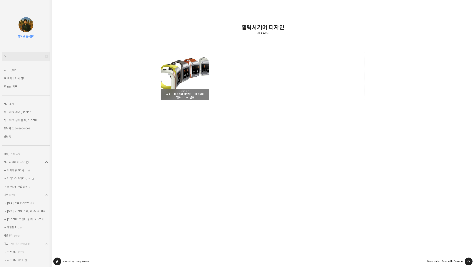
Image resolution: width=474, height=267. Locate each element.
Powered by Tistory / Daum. (76, 261)
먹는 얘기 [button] (15, 252)
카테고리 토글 (46, 162)
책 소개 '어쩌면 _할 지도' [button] (17, 112)
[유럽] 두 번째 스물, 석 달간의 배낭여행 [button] (28, 211)
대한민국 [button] (14, 227)
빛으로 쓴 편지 (263, 33)
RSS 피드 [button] (12, 86)
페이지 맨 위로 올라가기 (468, 261)
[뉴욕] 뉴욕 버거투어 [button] (20, 203)
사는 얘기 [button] (15, 260)
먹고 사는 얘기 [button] (15, 243)
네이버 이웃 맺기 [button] (16, 78)
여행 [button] (9, 195)
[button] (26, 70)
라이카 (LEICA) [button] (18, 170)
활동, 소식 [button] (12, 154)
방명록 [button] (7, 136)
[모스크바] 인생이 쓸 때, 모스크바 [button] (28, 219)
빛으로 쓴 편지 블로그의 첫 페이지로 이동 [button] (26, 26)
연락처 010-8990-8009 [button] (17, 128)
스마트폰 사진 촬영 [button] (19, 186)
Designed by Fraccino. (452, 261)
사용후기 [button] (12, 235)
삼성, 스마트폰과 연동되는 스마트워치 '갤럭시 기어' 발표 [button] (185, 76)
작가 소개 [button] (9, 104)
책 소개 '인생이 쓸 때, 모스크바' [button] (21, 120)
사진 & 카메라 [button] (14, 162)
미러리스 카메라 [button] (19, 178)
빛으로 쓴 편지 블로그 (57, 261)
